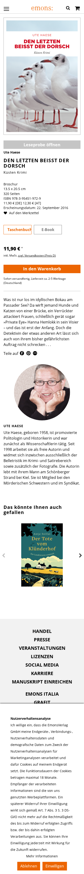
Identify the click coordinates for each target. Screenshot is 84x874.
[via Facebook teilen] (22, 353)
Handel (42, 631)
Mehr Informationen (42, 856)
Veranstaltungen (42, 648)
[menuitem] (42, 631)
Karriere (42, 673)
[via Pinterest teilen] (28, 353)
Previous (3, 555)
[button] (68, 8)
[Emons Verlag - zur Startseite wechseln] (42, 8)
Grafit (42, 702)
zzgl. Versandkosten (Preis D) (37, 255)
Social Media (42, 665)
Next (80, 555)
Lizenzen (42, 656)
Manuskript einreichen (42, 682)
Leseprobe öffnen (42, 144)
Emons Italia (42, 694)
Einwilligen (55, 866)
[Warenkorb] (77, 9)
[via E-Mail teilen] (35, 353)
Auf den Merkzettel (23, 213)
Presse (42, 639)
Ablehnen (28, 866)
